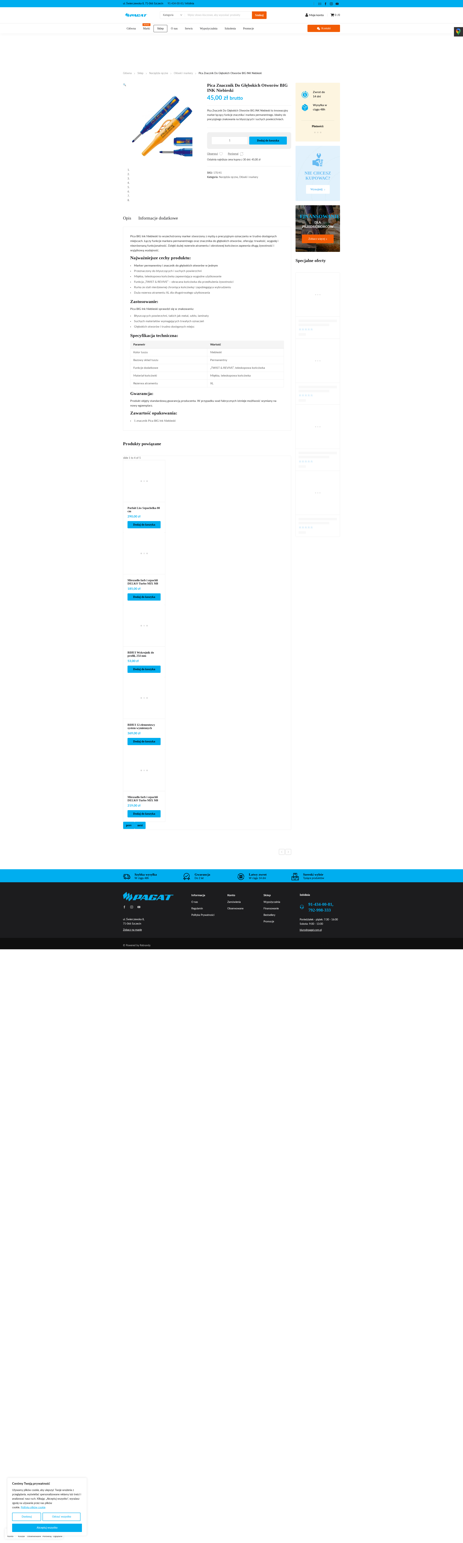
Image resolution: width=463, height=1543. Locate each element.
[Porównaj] (241, 154)
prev (129, 935)
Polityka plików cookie (33, 1507)
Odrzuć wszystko (61, 1517)
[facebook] (325, 4)
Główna (127, 73)
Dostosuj (27, 1517)
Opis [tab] (127, 328)
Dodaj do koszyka (268, 140)
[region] (47, 1507)
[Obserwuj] (221, 154)
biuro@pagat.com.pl (311, 1040)
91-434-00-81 (175, 3)
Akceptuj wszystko (47, 1528)
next (140, 935)
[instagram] (331, 4)
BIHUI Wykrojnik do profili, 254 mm (141, 764)
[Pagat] (136, 15)
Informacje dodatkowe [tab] (158, 328)
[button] (124, 85)
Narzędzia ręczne (158, 73)
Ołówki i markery (183, 73)
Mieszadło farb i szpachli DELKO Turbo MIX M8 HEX (143, 693)
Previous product (282, 962)
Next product (288, 962)
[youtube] (337, 4)
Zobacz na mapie (132, 1040)
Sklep (140, 73)
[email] (320, 4)
